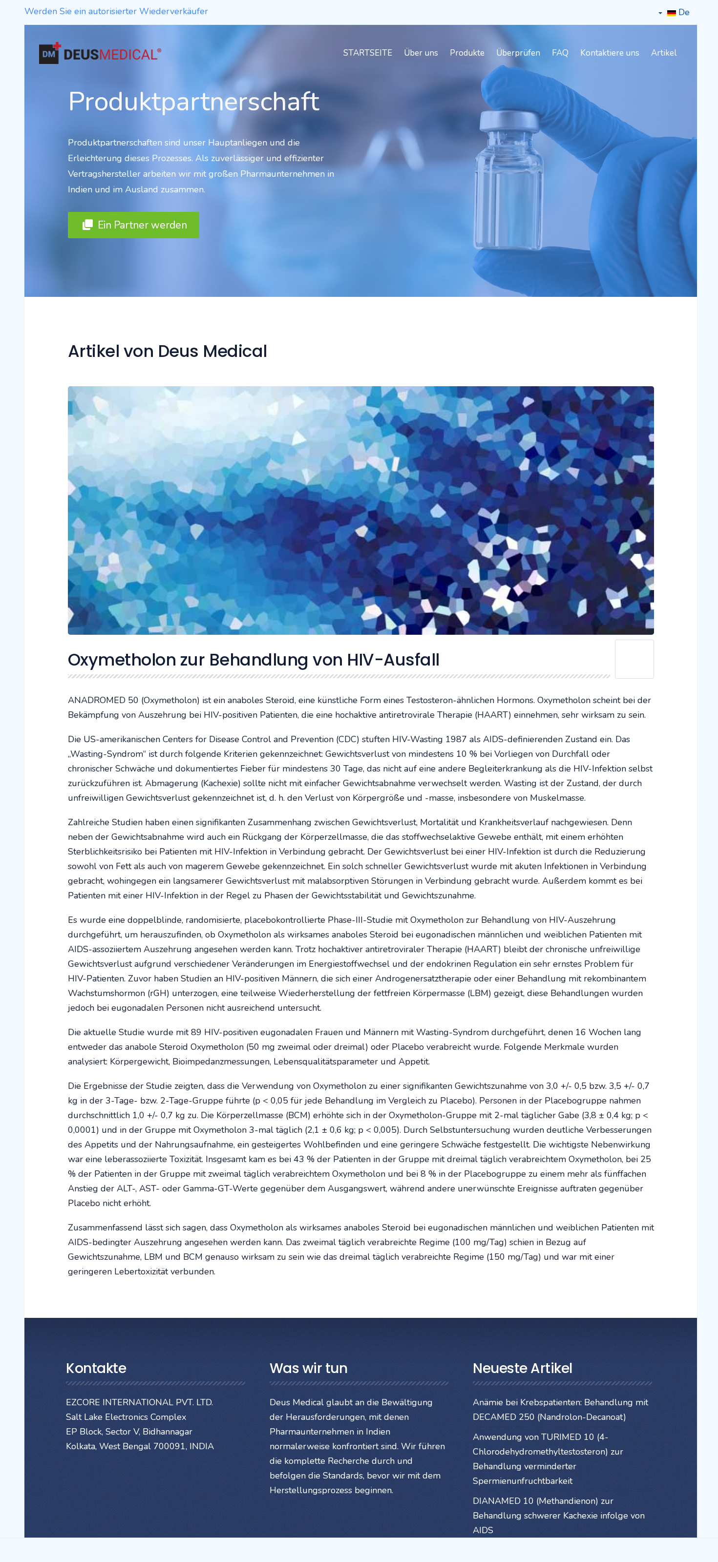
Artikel (663, 53)
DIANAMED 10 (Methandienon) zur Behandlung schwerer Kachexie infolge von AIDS (559, 1515)
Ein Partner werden (141, 225)
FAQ (560, 53)
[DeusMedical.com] (100, 53)
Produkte (467, 53)
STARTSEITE (367, 53)
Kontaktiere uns (609, 53)
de (683, 12)
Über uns (421, 53)
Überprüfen (518, 53)
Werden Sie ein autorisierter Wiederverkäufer (116, 11)
